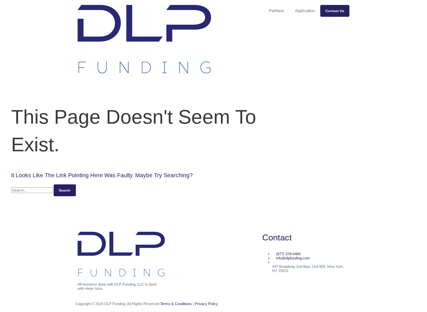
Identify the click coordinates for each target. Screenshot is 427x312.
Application (305, 11)
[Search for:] (32, 190)
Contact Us (334, 11)
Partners (276, 11)
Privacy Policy (206, 304)
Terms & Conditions (176, 304)
